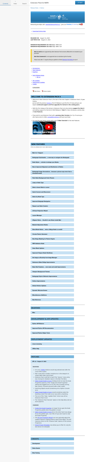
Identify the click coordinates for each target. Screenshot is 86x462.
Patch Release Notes (38, 75)
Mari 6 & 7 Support (37, 153)
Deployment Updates (39, 82)
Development (36, 443)
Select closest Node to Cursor (43, 381)
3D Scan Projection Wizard (40, 211)
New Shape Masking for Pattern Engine (43, 239)
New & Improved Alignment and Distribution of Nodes (47, 167)
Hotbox (43, 370)
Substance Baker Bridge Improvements (43, 262)
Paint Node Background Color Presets (43, 178)
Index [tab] (15, 4)
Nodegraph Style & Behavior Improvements (44, 276)
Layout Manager (37, 215)
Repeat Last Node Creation (40, 206)
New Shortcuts (36, 300)
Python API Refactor (38, 323)
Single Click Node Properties (43, 408)
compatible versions (53, 117)
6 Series (42, 8)
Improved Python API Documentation (43, 328)
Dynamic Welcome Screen (39, 290)
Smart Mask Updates (38, 248)
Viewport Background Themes (41, 271)
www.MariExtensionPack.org (53, 24)
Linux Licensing (37, 344)
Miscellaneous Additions (39, 295)
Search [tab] (24, 4)
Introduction (36, 68)
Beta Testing (36, 453)
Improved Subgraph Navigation (41, 201)
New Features (36, 70)
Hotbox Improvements (38, 281)
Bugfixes (35, 72)
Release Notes (34, 8)
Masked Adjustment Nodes (40, 225)
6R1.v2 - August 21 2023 (39, 361)
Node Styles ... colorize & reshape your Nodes (45, 162)
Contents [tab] (5, 4)
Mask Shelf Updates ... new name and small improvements (49, 267)
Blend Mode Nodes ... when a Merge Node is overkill (47, 229)
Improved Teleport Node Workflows (42, 253)
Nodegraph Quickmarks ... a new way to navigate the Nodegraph (50, 157)
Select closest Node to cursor (40, 187)
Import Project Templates (42, 425)
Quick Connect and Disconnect (41, 192)
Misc (33, 312)
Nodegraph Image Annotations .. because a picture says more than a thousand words (52, 172)
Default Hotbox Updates (39, 285)
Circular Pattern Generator (39, 234)
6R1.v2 (38, 77)
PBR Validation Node (38, 243)
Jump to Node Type (38, 182)
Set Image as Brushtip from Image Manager (44, 257)
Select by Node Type (38, 196)
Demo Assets (36, 448)
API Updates (36, 80)
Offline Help (35, 348)
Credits (35, 84)
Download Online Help (39, 31)
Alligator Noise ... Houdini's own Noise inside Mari (46, 220)
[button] (77, 8)
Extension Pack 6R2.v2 (67, 59)
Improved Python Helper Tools (41, 333)
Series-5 (49, 103)
